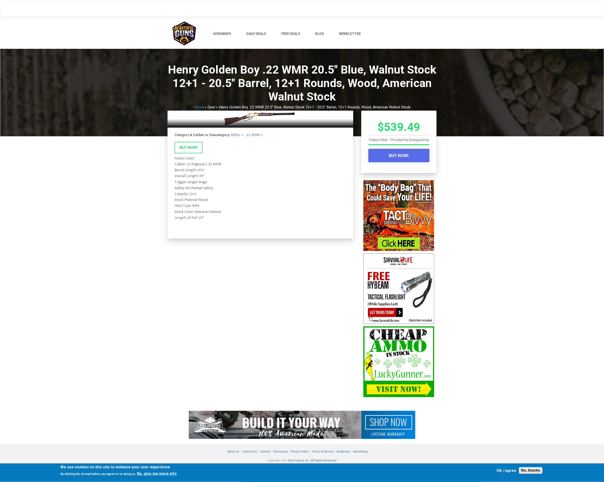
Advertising (360, 451)
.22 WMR (253, 135)
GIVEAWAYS (222, 34)
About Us (233, 451)
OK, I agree (506, 470)
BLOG (319, 34)
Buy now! (188, 147)
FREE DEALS (290, 34)
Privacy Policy (300, 451)
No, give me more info (157, 473)
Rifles (235, 135)
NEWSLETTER (350, 34)
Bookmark (343, 451)
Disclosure (280, 451)
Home (199, 107)
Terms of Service (323, 451)
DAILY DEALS (256, 34)
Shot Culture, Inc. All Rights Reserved (312, 460)
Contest (265, 451)
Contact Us (249, 451)
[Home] (186, 33)
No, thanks (530, 470)
